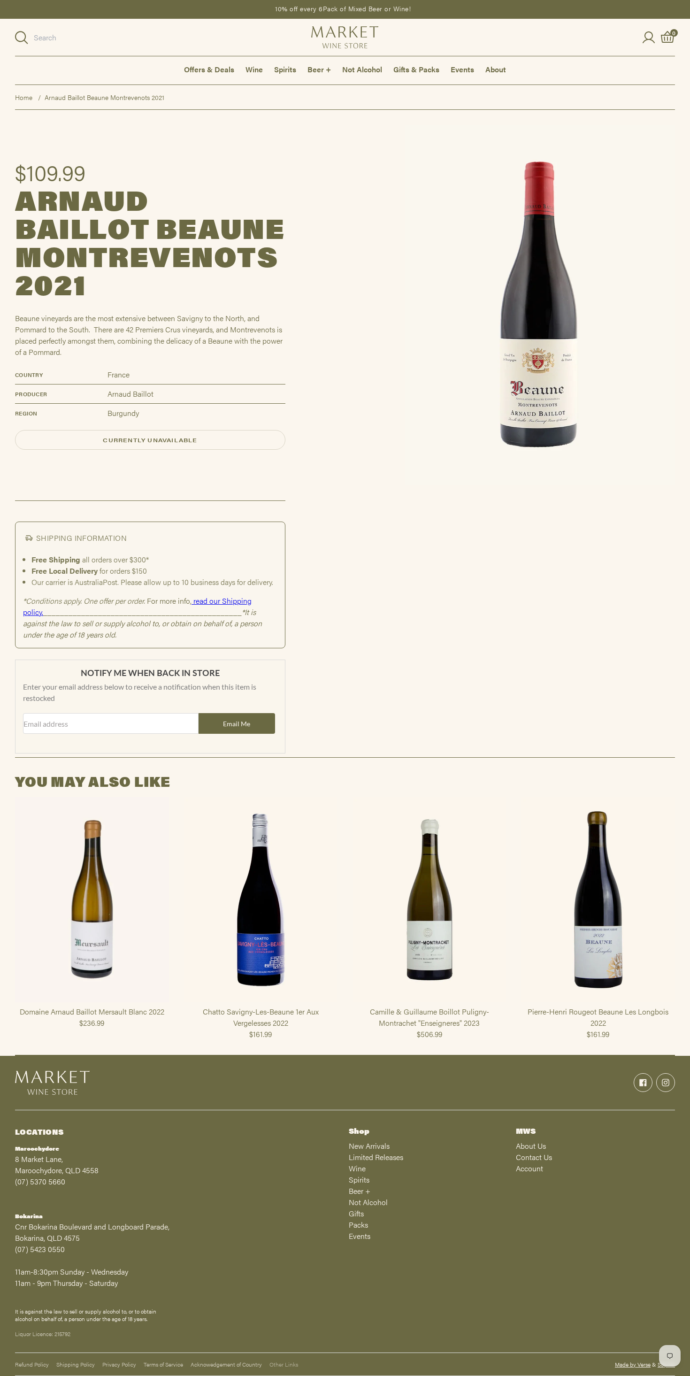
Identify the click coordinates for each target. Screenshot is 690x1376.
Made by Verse (633, 1364)
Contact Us (534, 1157)
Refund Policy (32, 1364)
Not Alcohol (362, 69)
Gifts (356, 1213)
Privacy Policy (119, 1364)
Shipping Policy (75, 1364)
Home (23, 97)
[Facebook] (643, 1082)
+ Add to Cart (92, 1002)
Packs (358, 1224)
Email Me (236, 724)
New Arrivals (369, 1145)
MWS (526, 1130)
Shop (359, 1130)
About (495, 69)
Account (529, 1168)
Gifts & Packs (416, 69)
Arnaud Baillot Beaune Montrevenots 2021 (104, 97)
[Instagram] (665, 1082)
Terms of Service (163, 1364)
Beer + (319, 69)
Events (462, 69)
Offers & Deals (209, 69)
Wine (254, 69)
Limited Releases (376, 1157)
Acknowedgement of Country (226, 1364)
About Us (531, 1145)
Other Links (283, 1364)
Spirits (285, 69)
